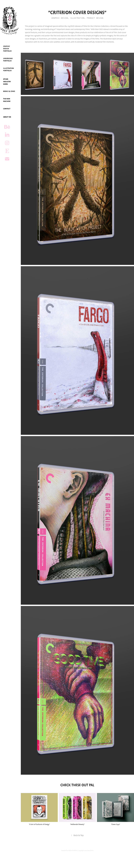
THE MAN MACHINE (6, 100)
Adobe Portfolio (72, 851)
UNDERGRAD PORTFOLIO (8, 59)
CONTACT (6, 109)
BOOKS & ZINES (9, 91)
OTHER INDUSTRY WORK (7, 81)
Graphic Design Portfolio (7, 48)
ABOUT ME (7, 117)
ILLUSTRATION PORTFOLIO (8, 69)
